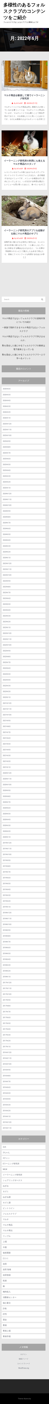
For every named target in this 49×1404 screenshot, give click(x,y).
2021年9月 (7, 721)
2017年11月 (7, 988)
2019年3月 (7, 895)
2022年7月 (7, 662)
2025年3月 (7, 476)
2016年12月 (7, 1052)
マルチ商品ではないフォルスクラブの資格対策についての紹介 (23, 320)
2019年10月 (7, 854)
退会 (5, 1319)
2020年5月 (7, 814)
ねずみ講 (7, 1197)
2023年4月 (7, 610)
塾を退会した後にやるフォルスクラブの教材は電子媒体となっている (23, 347)
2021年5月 (7, 744)
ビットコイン (8, 1208)
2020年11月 (7, 779)
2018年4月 (7, 959)
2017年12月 (7, 982)
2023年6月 (7, 598)
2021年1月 (7, 767)
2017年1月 (7, 1047)
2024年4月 (7, 540)
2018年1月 (7, 977)
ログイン (23, 1354)
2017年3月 (7, 1035)
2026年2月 (7, 412)
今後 (5, 1247)
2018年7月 (7, 942)
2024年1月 (7, 558)
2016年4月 (7, 1099)
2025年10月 (7, 435)
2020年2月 (7, 831)
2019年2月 (7, 901)
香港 (5, 1325)
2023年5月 (7, 604)
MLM (5, 1169)
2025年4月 (7, 470)
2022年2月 (7, 691)
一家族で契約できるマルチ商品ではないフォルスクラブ (23, 329)
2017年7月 (7, 1012)
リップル (7, 1236)
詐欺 (5, 1308)
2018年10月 (7, 924)
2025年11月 (7, 430)
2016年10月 (7, 1064)
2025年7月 (7, 453)
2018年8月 (7, 936)
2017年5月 (7, 1023)
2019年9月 (7, 860)
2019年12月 (7, 843)
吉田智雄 (7, 1275)
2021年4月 (7, 750)
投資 (5, 1280)
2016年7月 (7, 1081)
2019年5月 (7, 883)
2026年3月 (7, 406)
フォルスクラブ (9, 1214)
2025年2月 (7, 482)
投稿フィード (23, 1359)
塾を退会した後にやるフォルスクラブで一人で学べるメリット (23, 356)
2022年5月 (7, 674)
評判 (5, 1314)
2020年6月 (7, 808)
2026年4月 (7, 400)
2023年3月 (7, 616)
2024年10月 (7, 505)
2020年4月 (7, 819)
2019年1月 (7, 907)
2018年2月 (7, 971)
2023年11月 (7, 569)
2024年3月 (7, 546)
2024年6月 (7, 528)
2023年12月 (7, 563)
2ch (4, 1147)
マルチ (6, 1219)
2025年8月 (7, 447)
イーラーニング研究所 (12, 1175)
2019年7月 (7, 872)
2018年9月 (7, 930)
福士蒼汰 (7, 1303)
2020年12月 (7, 773)
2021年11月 (7, 709)
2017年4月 (7, 1029)
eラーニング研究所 (11, 1163)
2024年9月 (7, 511)
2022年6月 (7, 668)
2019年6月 (7, 878)
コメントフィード (23, 1363)
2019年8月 (7, 866)
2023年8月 (7, 587)
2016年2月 (7, 1111)
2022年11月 (7, 639)
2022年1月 (7, 697)
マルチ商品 (8, 1225)
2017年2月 (7, 1041)
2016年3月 (7, 1105)
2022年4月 (7, 680)
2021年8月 (7, 726)
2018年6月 (7, 947)
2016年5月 (7, 1093)
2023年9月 (7, 581)
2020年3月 (7, 825)
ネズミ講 (7, 1202)
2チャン (6, 1158)
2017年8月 (7, 1006)
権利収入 (7, 1292)
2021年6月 (7, 738)
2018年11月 (7, 918)
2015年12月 (7, 1122)
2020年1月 (7, 837)
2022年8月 (7, 656)
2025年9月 (7, 441)
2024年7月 (7, 523)
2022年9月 (7, 651)
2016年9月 (7, 1070)
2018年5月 (7, 953)
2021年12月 (7, 703)
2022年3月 (7, 686)
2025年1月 (7, 488)
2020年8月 (7, 796)
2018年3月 (7, 965)
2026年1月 (7, 418)
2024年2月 (7, 552)
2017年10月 (7, 994)
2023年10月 (7, 575)
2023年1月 (7, 627)
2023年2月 (7, 622)
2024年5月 (7, 534)
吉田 (5, 1264)
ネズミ (6, 1191)
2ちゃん (6, 1152)
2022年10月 (7, 645)
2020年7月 (7, 802)
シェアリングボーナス (12, 1180)
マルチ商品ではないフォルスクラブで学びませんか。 (23, 338)
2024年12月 (7, 494)
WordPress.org (23, 1368)
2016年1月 (7, 1116)
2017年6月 (7, 1017)
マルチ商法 (8, 1230)
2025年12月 (7, 424)
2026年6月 (7, 389)
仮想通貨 (7, 1253)
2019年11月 (7, 849)
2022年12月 (7, 633)
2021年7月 (7, 732)
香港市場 (7, 1336)
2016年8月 (7, 1076)
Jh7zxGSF (19, 103)
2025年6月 (7, 459)
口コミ (6, 1258)
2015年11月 (7, 1128)
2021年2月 (7, 761)
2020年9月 (7, 790)
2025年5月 (7, 464)
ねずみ (6, 1186)
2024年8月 (7, 517)
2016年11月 (7, 1058)
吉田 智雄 (7, 1269)
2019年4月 (7, 889)
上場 (5, 1241)
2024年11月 (7, 499)
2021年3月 (7, 755)
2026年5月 (7, 395)
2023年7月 (7, 592)
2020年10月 (7, 785)
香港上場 (7, 1331)
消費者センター (9, 1297)
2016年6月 (7, 1087)
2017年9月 (7, 1000)
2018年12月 (7, 913)
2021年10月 (7, 715)
